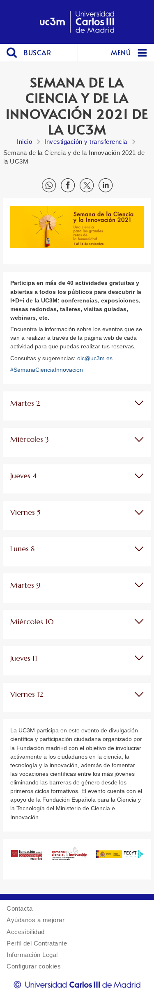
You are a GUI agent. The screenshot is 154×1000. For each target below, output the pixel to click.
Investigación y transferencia (85, 141)
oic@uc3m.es (95, 358)
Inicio (24, 141)
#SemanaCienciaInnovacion (46, 369)
